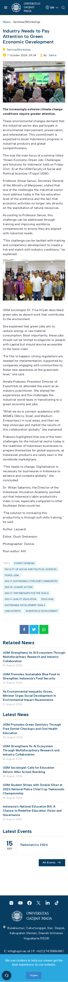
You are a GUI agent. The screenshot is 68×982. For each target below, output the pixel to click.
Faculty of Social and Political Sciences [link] (31, 569)
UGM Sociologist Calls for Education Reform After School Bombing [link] (28, 770)
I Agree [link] (34, 975)
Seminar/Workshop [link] (26, 22)
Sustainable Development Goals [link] (25, 605)
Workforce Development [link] (42, 611)
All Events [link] (49, 862)
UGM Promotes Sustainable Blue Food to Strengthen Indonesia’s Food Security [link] (31, 676)
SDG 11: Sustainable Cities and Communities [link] (31, 581)
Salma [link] (52, 55)
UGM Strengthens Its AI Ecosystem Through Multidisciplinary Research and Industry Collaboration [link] (34, 657)
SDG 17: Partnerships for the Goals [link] (27, 593)
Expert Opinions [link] (24, 563)
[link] (27, 7)
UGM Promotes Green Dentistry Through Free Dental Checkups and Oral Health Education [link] (32, 729)
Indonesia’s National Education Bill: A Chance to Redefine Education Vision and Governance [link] (32, 811)
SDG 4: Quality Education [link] (20, 599)
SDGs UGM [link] (47, 599)
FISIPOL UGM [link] (12, 575)
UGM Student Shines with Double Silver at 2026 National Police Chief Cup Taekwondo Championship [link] (33, 789)
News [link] (7, 22)
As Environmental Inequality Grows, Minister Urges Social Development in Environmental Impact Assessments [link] (29, 696)
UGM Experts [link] (13, 611)
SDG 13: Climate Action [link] (18, 587)
